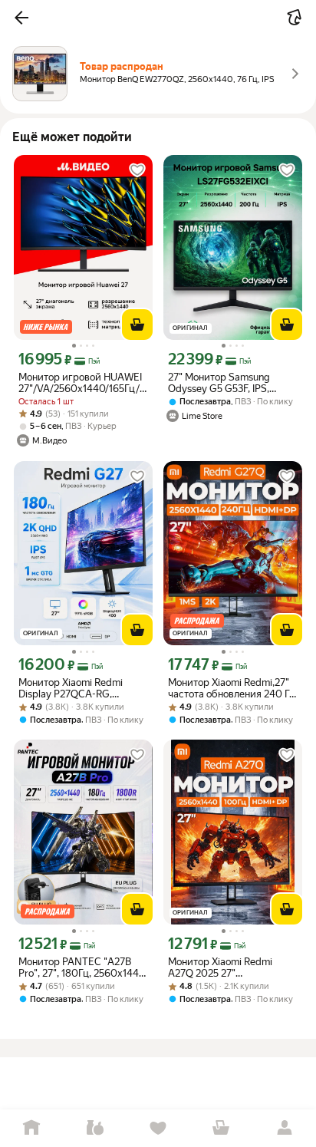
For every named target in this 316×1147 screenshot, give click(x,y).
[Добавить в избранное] (137, 170)
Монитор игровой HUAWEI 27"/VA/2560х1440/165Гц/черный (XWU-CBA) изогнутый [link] (80, 382)
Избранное (158, 1128)
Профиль (284, 1128)
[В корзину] (137, 324)
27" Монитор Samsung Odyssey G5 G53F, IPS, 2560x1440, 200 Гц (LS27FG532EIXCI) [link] (219, 382)
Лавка (94, 1128)
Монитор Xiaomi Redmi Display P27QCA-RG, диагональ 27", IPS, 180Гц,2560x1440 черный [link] (78, 688)
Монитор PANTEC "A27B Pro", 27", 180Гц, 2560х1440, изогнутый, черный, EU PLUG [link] (82, 967)
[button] (21, 17)
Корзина (220, 1128)
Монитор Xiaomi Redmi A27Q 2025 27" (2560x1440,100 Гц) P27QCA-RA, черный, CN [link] (225, 967)
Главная (31, 1128)
